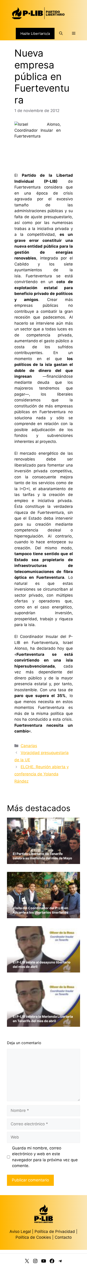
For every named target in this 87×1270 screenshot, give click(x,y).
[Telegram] (60, 1262)
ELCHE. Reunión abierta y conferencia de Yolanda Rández (41, 774)
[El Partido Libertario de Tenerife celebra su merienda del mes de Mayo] (43, 861)
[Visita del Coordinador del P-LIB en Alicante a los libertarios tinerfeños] (43, 915)
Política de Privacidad (55, 1231)
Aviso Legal (20, 1231)
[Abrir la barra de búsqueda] (61, 33)
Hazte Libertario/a (35, 33)
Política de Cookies (33, 1237)
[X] (27, 1262)
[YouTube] (43, 1262)
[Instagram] (35, 1262)
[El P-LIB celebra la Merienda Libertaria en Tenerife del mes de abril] (43, 1024)
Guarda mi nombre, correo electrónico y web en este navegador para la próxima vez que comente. (45, 1157)
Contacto (63, 1237)
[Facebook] (52, 1262)
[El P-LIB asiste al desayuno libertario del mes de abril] (43, 970)
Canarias (29, 745)
